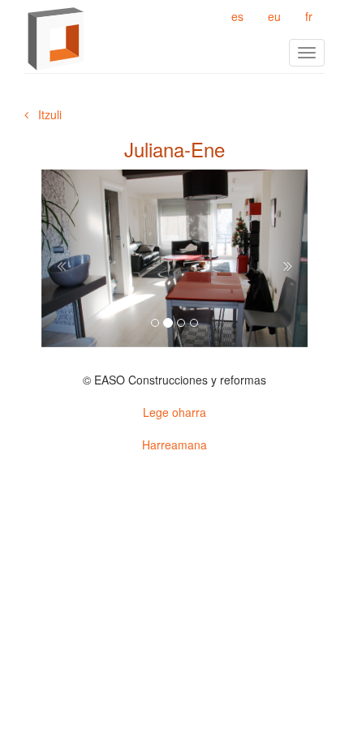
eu (274, 16)
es (237, 16)
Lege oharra (174, 412)
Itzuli (45, 114)
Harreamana (174, 444)
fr (308, 16)
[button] (61, 258)
